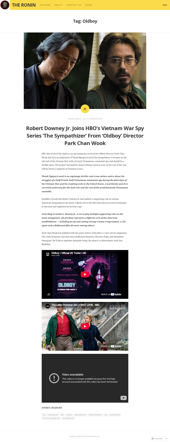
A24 (44, 415)
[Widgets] (165, 5)
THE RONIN (24, 5)
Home (88, 5)
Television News (95, 119)
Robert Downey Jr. (95, 415)
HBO (62, 415)
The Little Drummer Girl (51, 418)
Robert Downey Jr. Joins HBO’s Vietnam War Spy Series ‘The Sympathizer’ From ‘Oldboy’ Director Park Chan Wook (85, 136)
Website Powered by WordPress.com (85, 436)
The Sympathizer (68, 418)
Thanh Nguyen (115, 415)
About (58, 5)
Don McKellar (53, 415)
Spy (106, 415)
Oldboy (69, 415)
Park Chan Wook (80, 415)
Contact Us (73, 5)
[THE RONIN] (5, 5)
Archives (45, 5)
